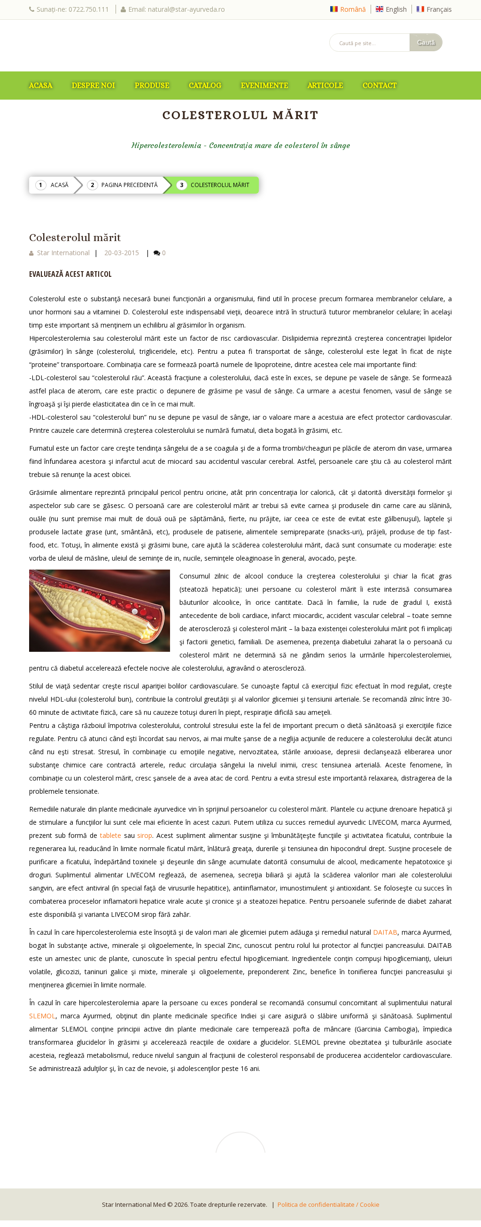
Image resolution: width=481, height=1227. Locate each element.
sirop (144, 835)
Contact (380, 85)
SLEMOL (42, 1015)
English (396, 9)
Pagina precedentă (129, 185)
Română (353, 9)
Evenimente (264, 85)
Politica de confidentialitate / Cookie (329, 1204)
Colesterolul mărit (75, 237)
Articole (325, 85)
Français (439, 9)
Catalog (205, 85)
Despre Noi (93, 85)
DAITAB (385, 932)
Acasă (60, 185)
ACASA (40, 85)
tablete (110, 835)
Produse (152, 85)
